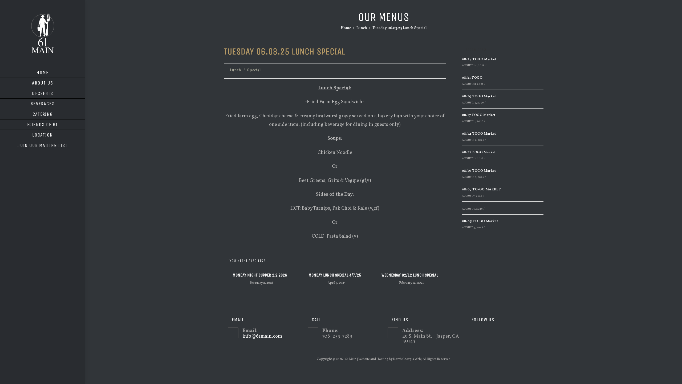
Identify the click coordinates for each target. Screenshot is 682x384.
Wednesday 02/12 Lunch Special (409, 275)
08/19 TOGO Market (479, 96)
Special (254, 70)
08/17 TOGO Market (479, 115)
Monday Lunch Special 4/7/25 (334, 275)
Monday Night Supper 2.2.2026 (260, 275)
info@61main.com (262, 336)
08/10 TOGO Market (479, 171)
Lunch (235, 70)
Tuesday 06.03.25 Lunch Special (399, 28)
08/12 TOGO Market (479, 152)
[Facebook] (479, 332)
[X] (471, 332)
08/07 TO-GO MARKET (481, 189)
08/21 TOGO (472, 77)
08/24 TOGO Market (479, 59)
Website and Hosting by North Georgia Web (389, 359)
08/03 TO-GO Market (480, 221)
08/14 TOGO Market (479, 133)
